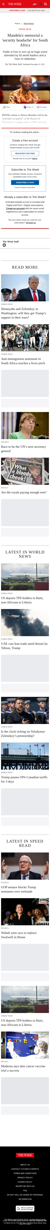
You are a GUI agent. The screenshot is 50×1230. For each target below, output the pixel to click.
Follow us (30, 107)
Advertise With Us (25, 1186)
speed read (25, 29)
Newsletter (43, 107)
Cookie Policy (25, 1182)
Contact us (31, 223)
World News (29, 23)
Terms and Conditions (25, 1173)
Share (8, 107)
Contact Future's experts (25, 1169)
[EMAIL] (5, 245)
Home (17, 23)
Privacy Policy (25, 1178)
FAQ (25, 1190)
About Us (25, 1165)
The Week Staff (15, 64)
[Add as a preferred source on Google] (25, 1208)
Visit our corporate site (38, 1221)
